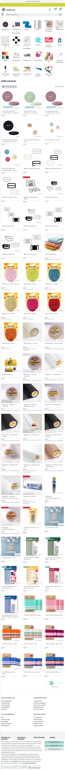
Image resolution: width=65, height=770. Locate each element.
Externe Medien (36, 766)
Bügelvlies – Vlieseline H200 (53, 404)
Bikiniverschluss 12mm (8, 226)
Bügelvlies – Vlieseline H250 (32, 434)
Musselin (4, 709)
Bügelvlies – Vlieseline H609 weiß (32, 465)
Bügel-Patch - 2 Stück (30, 284)
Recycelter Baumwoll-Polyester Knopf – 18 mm (9, 169)
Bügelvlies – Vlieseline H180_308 (8, 405)
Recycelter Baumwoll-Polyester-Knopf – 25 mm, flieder (53, 112)
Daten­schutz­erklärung (29, 763)
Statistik (15, 766)
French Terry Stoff (39, 705)
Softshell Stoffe (6, 723)
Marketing (25, 766)
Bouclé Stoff (38, 719)
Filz (2, 717)
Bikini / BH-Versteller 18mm (9, 197)
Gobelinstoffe (38, 725)
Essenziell (7, 766)
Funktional (24, 767)
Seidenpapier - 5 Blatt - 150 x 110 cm (54, 587)
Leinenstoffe (5, 703)
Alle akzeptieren (54, 742)
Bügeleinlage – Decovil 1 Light (54, 343)
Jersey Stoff (38, 701)
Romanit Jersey (39, 709)
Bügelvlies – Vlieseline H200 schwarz (10, 435)
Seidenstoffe (38, 723)
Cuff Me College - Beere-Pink (54, 643)
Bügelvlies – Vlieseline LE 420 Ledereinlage (54, 465)
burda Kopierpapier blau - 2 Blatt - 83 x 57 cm (10, 587)
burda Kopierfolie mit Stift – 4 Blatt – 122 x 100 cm (54, 558)
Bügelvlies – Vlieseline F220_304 (30, 375)
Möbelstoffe (5, 725)
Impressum (15, 761)
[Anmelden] (49, 9)
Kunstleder (4, 721)
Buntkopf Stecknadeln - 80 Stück (31, 528)
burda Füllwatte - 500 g (8, 557)
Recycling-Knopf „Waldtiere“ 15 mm (32, 140)
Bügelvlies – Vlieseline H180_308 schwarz (30, 405)
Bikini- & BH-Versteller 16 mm (54, 168)
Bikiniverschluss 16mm (30, 226)
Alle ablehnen (54, 745)
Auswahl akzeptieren (54, 749)
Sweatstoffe (5, 707)
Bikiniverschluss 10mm (52, 197)
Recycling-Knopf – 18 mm (53, 139)
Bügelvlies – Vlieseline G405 (53, 374)
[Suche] (60, 14)
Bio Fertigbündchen (51, 254)
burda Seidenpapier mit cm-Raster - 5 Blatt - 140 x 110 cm (10, 616)
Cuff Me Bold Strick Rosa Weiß (54, 615)
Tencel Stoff (38, 717)
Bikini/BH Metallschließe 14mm (31, 198)
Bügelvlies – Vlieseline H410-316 (10, 465)
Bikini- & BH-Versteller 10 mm (32, 168)
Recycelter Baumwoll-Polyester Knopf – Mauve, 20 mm (10, 112)
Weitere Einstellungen (34, 767)
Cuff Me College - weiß (30, 643)
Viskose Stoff (5, 705)
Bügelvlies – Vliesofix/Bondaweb (8, 528)
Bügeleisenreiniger (7, 374)
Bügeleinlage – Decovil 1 (31, 343)
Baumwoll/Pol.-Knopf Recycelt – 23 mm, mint (30, 112)
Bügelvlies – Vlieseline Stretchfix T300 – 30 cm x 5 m (10, 497)
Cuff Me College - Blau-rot (53, 672)
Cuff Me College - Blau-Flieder (9, 673)
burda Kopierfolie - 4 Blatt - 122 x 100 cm (31, 558)
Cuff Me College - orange (9, 643)
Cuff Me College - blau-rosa (32, 672)
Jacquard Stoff (39, 721)
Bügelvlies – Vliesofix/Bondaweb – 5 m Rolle (53, 497)
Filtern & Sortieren (11, 86)
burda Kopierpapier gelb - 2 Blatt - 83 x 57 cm (31, 587)
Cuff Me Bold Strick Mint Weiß (32, 615)
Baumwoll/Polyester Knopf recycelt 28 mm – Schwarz (10, 140)
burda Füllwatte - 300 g (52, 527)
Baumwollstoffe (6, 701)
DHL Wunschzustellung (10, 767)
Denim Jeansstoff (39, 703)
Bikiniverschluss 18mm (8, 254)
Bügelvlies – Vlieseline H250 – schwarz (54, 435)
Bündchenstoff (38, 707)
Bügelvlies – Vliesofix (30, 496)
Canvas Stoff (5, 719)
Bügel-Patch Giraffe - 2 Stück (10, 284)
